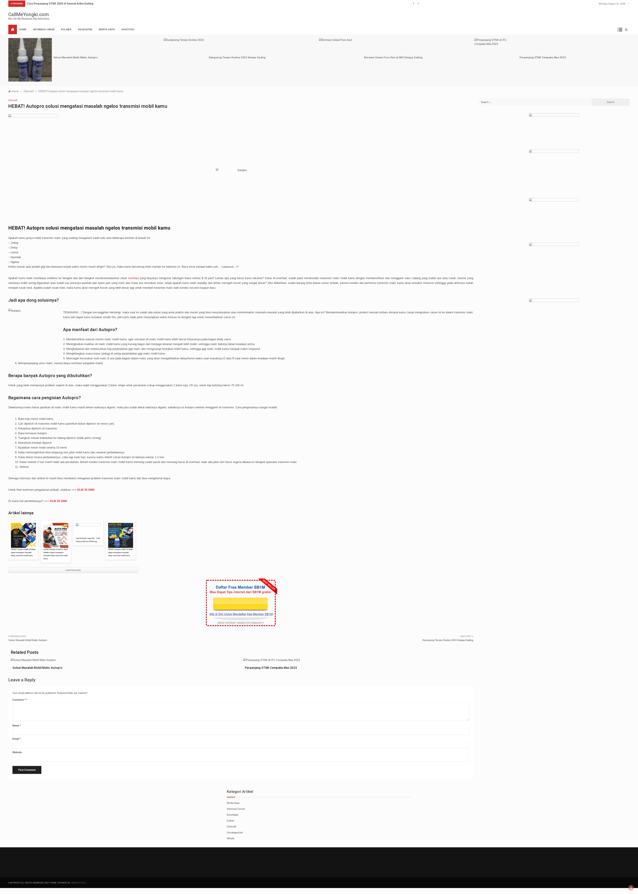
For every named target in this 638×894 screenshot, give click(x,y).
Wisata (230, 838)
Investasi (128, 29)
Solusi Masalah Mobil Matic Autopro (27, 640)
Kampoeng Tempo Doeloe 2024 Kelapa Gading (448, 640)
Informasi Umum (43, 29)
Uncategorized (235, 832)
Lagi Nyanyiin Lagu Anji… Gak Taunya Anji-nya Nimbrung (88, 539)
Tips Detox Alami (37, 3)
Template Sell (78, 883)
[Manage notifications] (631, 887)
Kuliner (66, 29)
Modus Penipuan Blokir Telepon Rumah (544, 57)
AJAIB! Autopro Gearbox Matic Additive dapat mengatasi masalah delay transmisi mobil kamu (55, 554)
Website (17, 752)
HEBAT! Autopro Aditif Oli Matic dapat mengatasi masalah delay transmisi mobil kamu (23, 552)
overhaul (133, 278)
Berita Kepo (107, 29)
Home (22, 29)
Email (16, 738)
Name (16, 725)
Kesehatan (85, 29)
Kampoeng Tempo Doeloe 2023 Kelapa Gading (81, 57)
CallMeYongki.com (28, 14)
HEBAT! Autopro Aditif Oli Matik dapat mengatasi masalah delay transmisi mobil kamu (120, 552)
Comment (18, 699)
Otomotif (12, 100)
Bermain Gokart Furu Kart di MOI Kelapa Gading (238, 57)
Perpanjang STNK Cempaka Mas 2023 (387, 57)
